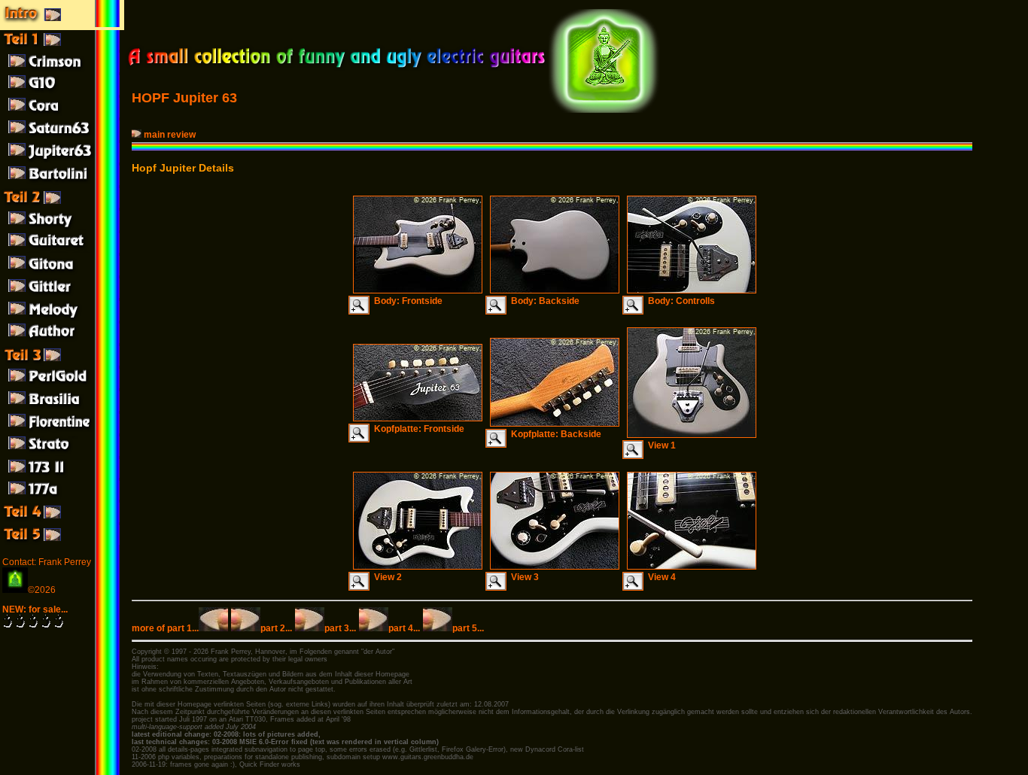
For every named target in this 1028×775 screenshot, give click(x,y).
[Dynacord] (62, 114)
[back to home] (336, 67)
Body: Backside (542, 301)
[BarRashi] (62, 295)
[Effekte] (62, 519)
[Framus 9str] (62, 317)
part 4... (404, 628)
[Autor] (62, 340)
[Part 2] (62, 204)
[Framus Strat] (62, 453)
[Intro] (62, 24)
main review (169, 134)
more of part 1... (165, 628)
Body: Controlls (679, 301)
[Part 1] (62, 46)
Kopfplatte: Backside (553, 434)
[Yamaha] (62, 92)
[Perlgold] (62, 385)
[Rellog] (62, 272)
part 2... (276, 628)
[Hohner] (62, 250)
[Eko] (62, 430)
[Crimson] (62, 69)
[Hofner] (62, 227)
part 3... (340, 628)
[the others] (62, 541)
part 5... (468, 628)
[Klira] (62, 408)
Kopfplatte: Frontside (417, 429)
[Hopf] (62, 137)
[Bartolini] (62, 182)
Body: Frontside (406, 301)
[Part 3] (62, 362)
